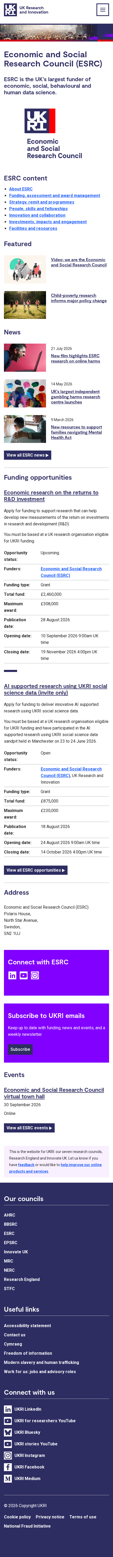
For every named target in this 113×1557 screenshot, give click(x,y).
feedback (26, 1165)
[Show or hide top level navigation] (102, 9)
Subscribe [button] (20, 1049)
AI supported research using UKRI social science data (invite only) (55, 689)
